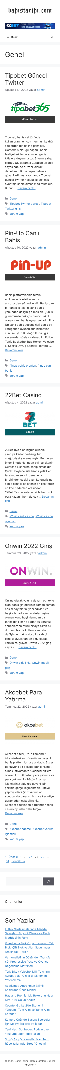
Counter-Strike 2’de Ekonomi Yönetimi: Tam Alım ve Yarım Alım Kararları (27, 1010)
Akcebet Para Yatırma (23, 696)
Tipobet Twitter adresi (24, 203)
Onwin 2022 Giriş (28, 545)
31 (8, 861)
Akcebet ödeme (20, 829)
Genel (13, 198)
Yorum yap (17, 213)
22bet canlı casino (22, 516)
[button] (52, 37)
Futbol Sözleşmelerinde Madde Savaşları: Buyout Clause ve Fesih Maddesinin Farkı (27, 933)
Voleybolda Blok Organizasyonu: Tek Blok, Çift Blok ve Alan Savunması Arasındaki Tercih (29, 947)
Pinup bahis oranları (23, 365)
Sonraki (18, 861)
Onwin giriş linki (20, 662)
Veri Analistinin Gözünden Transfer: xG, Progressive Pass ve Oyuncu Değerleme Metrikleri (28, 962)
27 (31, 857)
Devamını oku (27, 188)
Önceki (11, 857)
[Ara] (48, 881)
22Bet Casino (24, 395)
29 (43, 857)
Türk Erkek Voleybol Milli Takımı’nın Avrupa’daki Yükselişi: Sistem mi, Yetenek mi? (28, 976)
